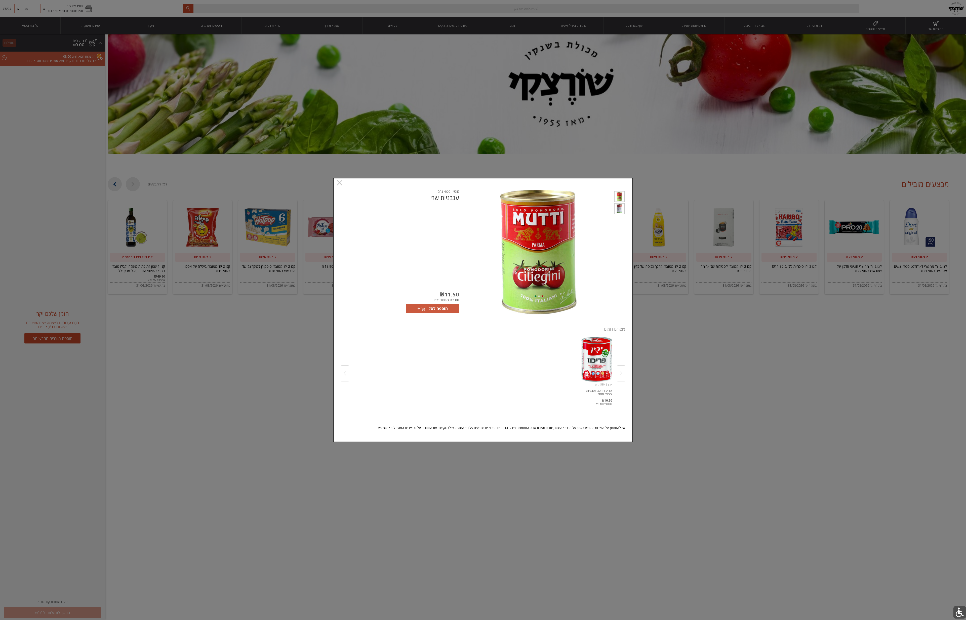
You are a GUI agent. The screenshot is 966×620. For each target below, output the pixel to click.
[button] (619, 197)
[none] (596, 368)
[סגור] (339, 183)
